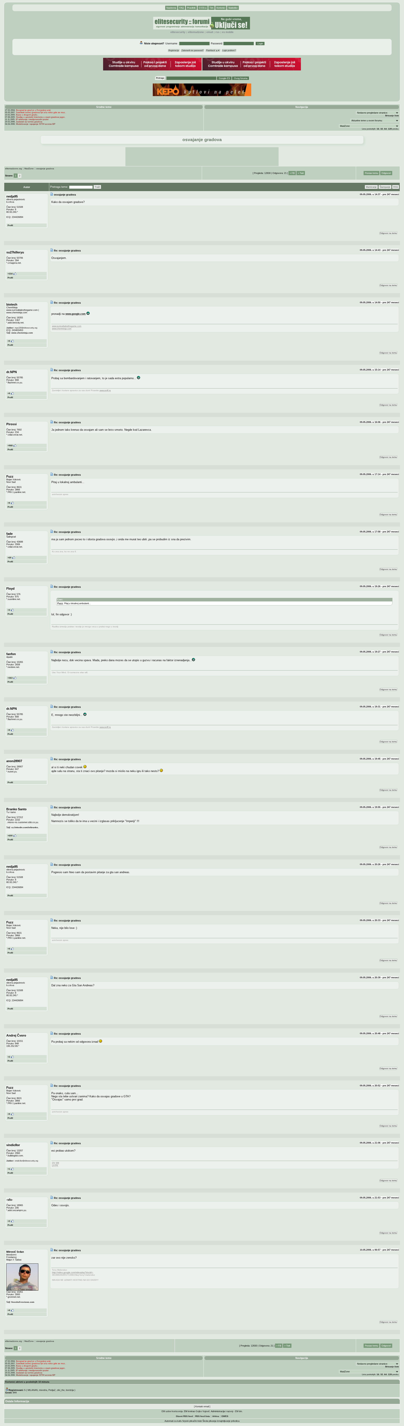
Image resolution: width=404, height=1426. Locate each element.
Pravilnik (191, 8)
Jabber (9, 328)
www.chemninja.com (22, 333)
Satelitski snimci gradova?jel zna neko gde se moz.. (41, 112)
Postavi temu (371, 173)
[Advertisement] (202, 156)
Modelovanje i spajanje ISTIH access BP (35, 124)
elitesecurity (177, 32)
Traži (97, 187)
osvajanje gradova (45, 168)
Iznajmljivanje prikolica (228, 1421)
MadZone (29, 168)
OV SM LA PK (55, 1164)
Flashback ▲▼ (213, 50)
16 (378, 129)
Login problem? (229, 50)
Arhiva (215, 1416)
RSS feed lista (202, 1416)
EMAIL (209, 32)
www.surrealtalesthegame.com (66, 326)
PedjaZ (52, 1390)
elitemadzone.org (13, 168)
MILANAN (33, 1390)
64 (385, 129)
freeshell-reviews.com (22, 1302)
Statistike (233, 8)
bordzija (70, 1390)
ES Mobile (228, 32)
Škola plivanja (209, 1421)
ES (226, 1416)
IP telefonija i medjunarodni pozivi (32, 119)
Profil (10, 225)
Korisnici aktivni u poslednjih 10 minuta (27, 1382)
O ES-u (202, 8)
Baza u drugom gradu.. (27, 115)
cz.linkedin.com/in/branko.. (25, 827)
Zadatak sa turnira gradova (29, 121)
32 (381, 129)
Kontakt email (202, 1406)
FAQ (181, 8)
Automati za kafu (173, 1421)
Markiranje (371, 187)
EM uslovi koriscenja (172, 1411)
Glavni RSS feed (184, 1416)
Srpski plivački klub (192, 1421)
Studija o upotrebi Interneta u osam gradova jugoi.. (41, 117)
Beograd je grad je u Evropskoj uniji (33, 110)
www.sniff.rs (105, 390)
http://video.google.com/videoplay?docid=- (72, 1272)
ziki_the (61, 1390)
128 (390, 129)
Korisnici (221, 8)
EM (223, 1416)
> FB (292, 173)
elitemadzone (196, 32)
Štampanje (385, 187)
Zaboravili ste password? (192, 50)
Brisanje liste (392, 115)
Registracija (174, 50)
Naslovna (171, 8)
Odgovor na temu (388, 233)
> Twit (301, 173)
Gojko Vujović (203, 1411)
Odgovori (386, 173)
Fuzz (60, 603)
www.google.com (75, 313)
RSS (217, 32)
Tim (211, 8)
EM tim (238, 1411)
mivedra (43, 1390)
